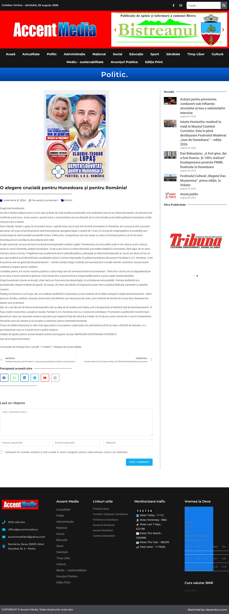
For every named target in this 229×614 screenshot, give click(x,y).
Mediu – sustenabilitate (85, 62)
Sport (154, 54)
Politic (52, 54)
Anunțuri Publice (124, 62)
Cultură (217, 54)
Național (99, 54)
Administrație (74, 54)
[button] (115, 29)
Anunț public (189, 194)
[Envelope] (180, 5)
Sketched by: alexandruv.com (207, 609)
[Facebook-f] (173, 5)
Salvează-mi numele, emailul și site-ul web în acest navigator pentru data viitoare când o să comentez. (66, 452)
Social (117, 54)
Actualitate (31, 54)
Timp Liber (195, 54)
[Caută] (224, 5)
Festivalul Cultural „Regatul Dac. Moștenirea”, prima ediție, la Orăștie (203, 180)
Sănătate (173, 54)
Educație (136, 54)
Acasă (10, 54)
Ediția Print (154, 62)
